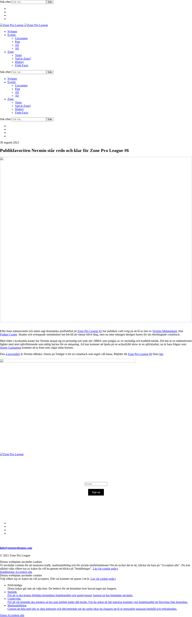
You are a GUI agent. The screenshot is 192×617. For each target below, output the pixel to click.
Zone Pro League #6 (140, 354)
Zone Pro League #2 (89, 331)
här (161, 354)
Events (12, 34)
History (19, 62)
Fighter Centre (8, 334)
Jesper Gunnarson (10, 347)
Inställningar (7, 572)
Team (18, 55)
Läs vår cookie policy (105, 568)
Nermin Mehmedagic (165, 331)
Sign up (96, 492)
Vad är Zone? (23, 58)
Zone (11, 51)
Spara (3, 615)
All (17, 45)
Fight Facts (21, 65)
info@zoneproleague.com (16, 547)
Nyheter (12, 31)
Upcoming (21, 38)
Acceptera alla (23, 572)
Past (17, 41)
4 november (13, 354)
